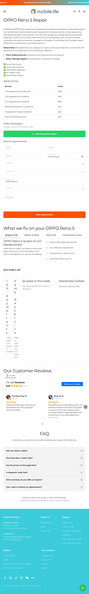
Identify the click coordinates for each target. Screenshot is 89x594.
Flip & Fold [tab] (51, 235)
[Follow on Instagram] (10, 577)
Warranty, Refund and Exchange (17, 564)
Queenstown (47, 556)
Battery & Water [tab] (32, 235)
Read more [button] (53, 417)
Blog (43, 527)
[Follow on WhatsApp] (21, 577)
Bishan (45, 564)
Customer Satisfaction (72, 531)
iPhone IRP (45, 531)
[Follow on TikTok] (16, 577)
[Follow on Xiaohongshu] (32, 577)
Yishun (45, 568)
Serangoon (46, 560)
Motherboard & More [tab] (72, 235)
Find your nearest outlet (69, 286)
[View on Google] (8, 397)
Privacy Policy (9, 556)
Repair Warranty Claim (72, 543)
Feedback (66, 535)
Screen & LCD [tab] (11, 235)
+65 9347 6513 (16, 539)
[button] (3, 407)
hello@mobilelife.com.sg (19, 537)
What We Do (46, 523)
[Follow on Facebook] (4, 577)
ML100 (6, 560)
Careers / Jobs (68, 527)
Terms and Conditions (12, 568)
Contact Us (67, 523)
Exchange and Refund (72, 539)
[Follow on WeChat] (27, 577)
